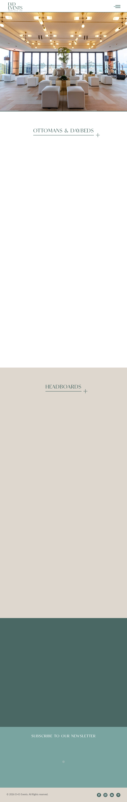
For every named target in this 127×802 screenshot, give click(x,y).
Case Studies (15, 659)
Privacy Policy (94, 659)
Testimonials (54, 636)
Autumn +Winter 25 (98, 647)
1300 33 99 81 (94, 691)
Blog (49, 657)
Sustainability (16, 653)
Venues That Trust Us (20, 647)
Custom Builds (17, 641)
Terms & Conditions (97, 653)
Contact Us (93, 665)
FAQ (50, 641)
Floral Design (15, 636)
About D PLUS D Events (100, 636)
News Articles (55, 663)
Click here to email (19, 691)
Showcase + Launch (97, 641)
